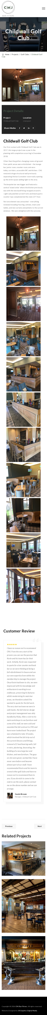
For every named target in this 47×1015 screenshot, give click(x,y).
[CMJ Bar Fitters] (8, 8)
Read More (11, 868)
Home (6, 54)
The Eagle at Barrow (19, 943)
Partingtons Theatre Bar (21, 886)
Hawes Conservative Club (22, 848)
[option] (23, 721)
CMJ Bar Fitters (21, 1006)
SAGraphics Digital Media (27, 1011)
